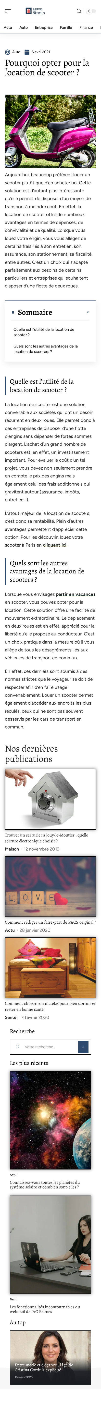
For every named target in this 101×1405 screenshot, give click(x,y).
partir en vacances (76, 594)
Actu (10, 930)
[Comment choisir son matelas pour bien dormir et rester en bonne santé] (50, 968)
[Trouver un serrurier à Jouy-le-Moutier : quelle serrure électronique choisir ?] (50, 799)
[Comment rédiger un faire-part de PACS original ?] (50, 886)
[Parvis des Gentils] (35, 11)
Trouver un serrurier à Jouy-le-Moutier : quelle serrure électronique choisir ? (46, 838)
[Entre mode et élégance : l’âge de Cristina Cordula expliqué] (50, 1358)
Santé (10, 1017)
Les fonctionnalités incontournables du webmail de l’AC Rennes (45, 1309)
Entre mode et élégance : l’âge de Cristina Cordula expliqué (44, 1367)
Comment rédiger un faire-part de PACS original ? (50, 922)
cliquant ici (54, 545)
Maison (12, 849)
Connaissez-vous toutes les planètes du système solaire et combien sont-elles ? (45, 1184)
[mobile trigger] (9, 11)
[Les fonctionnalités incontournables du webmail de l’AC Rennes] (50, 1245)
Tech (13, 1299)
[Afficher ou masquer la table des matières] (70, 312)
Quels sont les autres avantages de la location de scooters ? (45, 349)
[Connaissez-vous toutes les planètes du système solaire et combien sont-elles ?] (50, 1120)
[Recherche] (79, 11)
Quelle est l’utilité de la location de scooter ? (43, 332)
